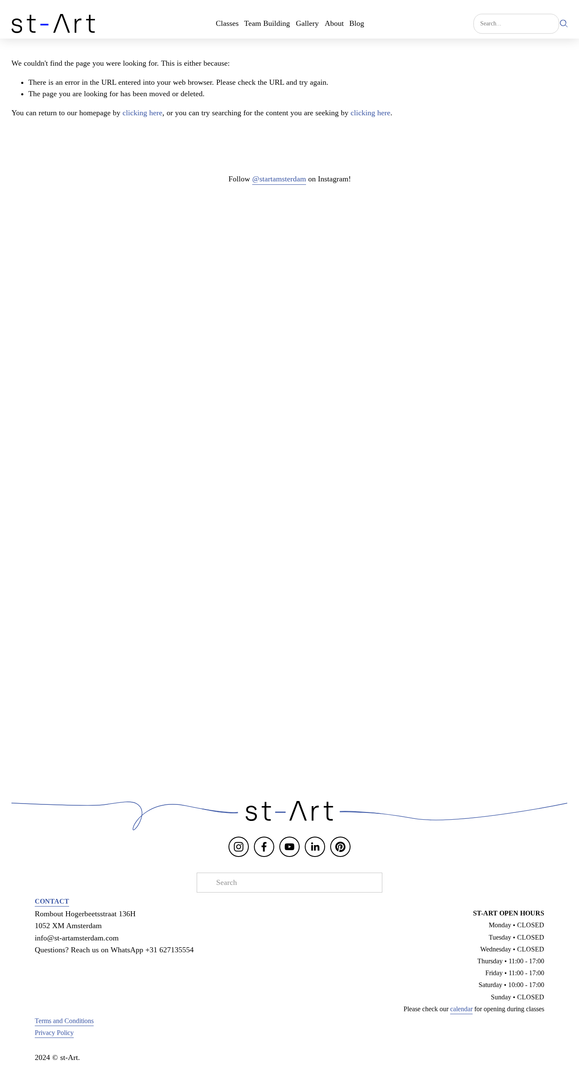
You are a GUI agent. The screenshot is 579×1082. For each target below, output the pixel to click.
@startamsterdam (279, 179)
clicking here (142, 112)
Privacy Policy (54, 1033)
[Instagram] (238, 847)
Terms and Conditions (64, 1021)
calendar (461, 1009)
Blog (356, 23)
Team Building (267, 23)
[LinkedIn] (315, 847)
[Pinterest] (340, 847)
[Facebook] (264, 847)
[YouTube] (289, 847)
